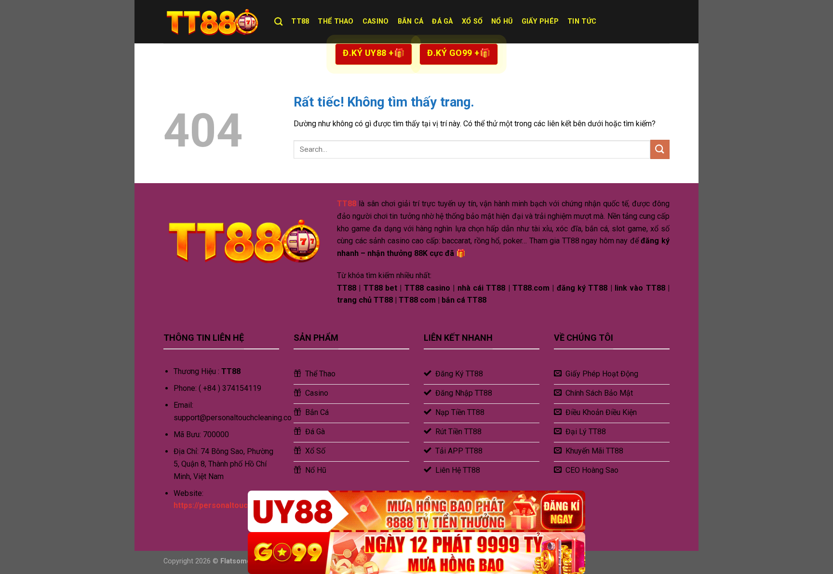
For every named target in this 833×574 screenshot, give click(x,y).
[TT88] (211, 21)
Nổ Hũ (501, 21)
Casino (376, 21)
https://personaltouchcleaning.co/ (235, 505)
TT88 (300, 21)
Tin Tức (581, 21)
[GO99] (416, 553)
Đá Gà (442, 21)
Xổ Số (472, 21)
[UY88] (416, 512)
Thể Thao (335, 21)
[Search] (278, 22)
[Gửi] (660, 149)
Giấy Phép (540, 21)
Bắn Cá (411, 21)
